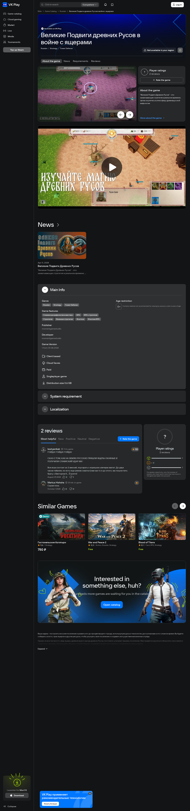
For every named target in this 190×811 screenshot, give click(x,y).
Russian (44, 48)
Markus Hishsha (56, 482)
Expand (73, 473)
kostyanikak (54, 449)
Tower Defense (66, 48)
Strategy (53, 48)
